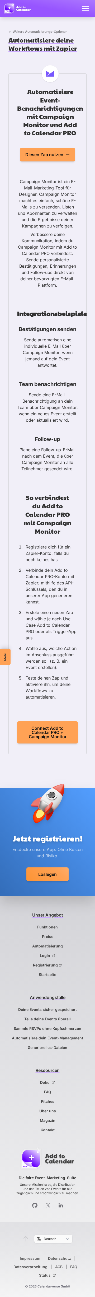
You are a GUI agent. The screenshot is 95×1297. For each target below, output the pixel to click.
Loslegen (47, 874)
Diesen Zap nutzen (44, 154)
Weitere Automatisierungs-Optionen (40, 32)
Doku (45, 1082)
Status (45, 1275)
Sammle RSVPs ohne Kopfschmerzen (47, 1028)
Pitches (47, 1101)
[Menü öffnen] (85, 8)
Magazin (47, 1120)
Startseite (47, 974)
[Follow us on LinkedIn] (61, 1205)
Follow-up (47, 439)
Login (45, 955)
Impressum (30, 1258)
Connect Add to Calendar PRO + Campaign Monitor (47, 732)
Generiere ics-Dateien (47, 1047)
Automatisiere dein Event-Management (47, 1038)
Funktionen (47, 927)
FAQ (47, 1092)
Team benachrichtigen (47, 384)
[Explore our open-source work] (35, 1205)
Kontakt (48, 1130)
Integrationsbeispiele (52, 313)
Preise (47, 936)
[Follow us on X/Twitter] (48, 1205)
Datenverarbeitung (30, 1267)
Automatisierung (47, 946)
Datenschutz (59, 1258)
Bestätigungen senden (47, 329)
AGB (59, 1267)
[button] (26, 1239)
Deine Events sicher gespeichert (47, 1009)
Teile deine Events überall (47, 1019)
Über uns (47, 1111)
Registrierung (45, 965)
